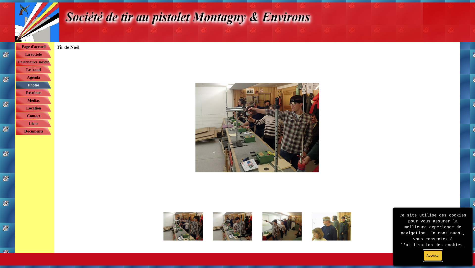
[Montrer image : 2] (232, 226)
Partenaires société (33, 62)
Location (33, 108)
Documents (33, 131)
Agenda (33, 77)
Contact (33, 116)
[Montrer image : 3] (282, 226)
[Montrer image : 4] (331, 226)
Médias (33, 100)
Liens (33, 123)
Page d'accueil (34, 47)
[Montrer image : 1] (183, 226)
